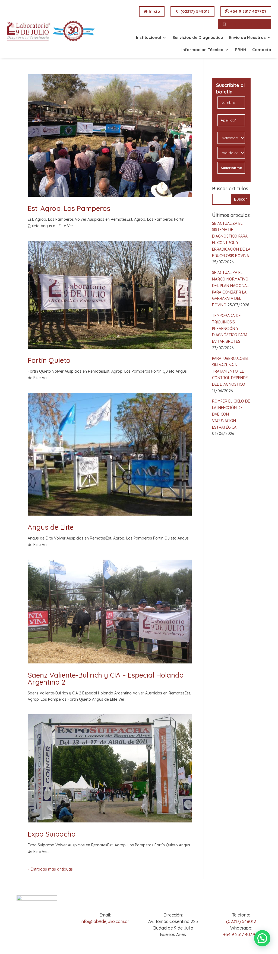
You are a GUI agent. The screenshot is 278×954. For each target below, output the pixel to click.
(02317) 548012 (194, 11)
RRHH (240, 50)
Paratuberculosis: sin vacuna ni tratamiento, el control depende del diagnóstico (230, 371)
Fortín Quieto (49, 360)
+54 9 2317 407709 (248, 11)
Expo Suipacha (52, 834)
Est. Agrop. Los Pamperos (69, 208)
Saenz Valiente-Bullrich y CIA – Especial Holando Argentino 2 (106, 679)
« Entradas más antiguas (50, 869)
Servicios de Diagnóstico (197, 38)
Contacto (261, 50)
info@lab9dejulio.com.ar (105, 921)
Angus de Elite (51, 527)
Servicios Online (243, 23)
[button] (262, 938)
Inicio (154, 11)
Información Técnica (202, 50)
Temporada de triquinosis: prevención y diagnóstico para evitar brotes (230, 328)
